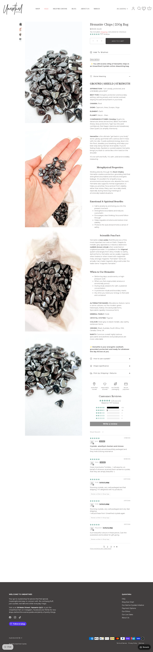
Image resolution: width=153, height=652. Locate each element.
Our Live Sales (127, 615)
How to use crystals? (101, 359)
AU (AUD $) (121, 9)
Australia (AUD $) (14, 638)
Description (95, 59)
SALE (46, 9)
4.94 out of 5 (116, 401)
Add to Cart (118, 41)
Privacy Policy (132, 643)
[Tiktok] (20, 617)
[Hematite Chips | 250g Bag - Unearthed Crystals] (20, 24)
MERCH (97, 9)
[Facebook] (10, 617)
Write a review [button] (110, 424)
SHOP (38, 9)
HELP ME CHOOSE (60, 9)
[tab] (96, 59)
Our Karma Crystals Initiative (133, 605)
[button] (95, 34)
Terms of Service (122, 643)
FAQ (123, 599)
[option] (20, 24)
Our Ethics (126, 611)
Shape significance (101, 366)
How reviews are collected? (100, 549)
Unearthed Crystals (20, 644)
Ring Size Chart (128, 602)
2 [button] (107, 547)
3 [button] (111, 547)
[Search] (139, 8)
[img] (95, 438)
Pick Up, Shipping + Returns (104, 373)
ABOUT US (85, 9)
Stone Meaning (99, 76)
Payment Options (129, 608)
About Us (125, 618)
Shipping (104, 32)
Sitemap (141, 643)
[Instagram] (15, 617)
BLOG (74, 9)
